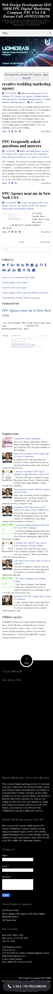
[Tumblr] (45, 265)
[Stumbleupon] (14, 270)
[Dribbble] (24, 270)
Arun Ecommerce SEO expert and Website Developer (25, 293)
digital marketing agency (31, 93)
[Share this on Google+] (16, 131)
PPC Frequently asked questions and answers (21, 143)
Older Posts (45, 242)
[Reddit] (19, 270)
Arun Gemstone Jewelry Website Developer (21, 298)
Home (21, 242)
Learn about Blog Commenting (27, 438)
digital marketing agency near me (34, 151)
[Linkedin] (22, 265)
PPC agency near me (23, 154)
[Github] (41, 265)
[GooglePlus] (13, 265)
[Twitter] (3, 265)
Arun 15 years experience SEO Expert (18, 277)
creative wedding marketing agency (26, 86)
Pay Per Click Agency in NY (21, 206)
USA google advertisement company (18, 209)
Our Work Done (9, 920)
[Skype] (28, 270)
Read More (46, 131)
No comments (37, 102)
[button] (27, 986)
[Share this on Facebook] (9, 131)
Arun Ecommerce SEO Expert (15, 282)
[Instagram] (27, 265)
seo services (44, 157)
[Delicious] (9, 270)
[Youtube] (36, 265)
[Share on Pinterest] (19, 131)
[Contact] (33, 270)
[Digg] (4, 270)
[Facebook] (8, 265)
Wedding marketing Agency (30, 99)
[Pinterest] (18, 265)
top (27, 663)
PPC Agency (16, 96)
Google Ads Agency (29, 203)
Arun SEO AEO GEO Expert (14, 288)
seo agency (27, 96)
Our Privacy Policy (10, 910)
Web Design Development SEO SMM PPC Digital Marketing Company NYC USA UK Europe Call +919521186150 (26, 10)
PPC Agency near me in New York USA (26, 195)
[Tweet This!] (12, 131)
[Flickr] (32, 265)
